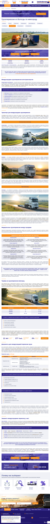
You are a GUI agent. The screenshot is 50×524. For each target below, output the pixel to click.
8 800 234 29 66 (24, 1)
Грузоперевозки (7, 5)
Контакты (39, 5)
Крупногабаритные (32, 23)
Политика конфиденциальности (43, 517)
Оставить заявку (49, 262)
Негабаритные (39, 23)
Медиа (33, 5)
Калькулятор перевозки (21, 5)
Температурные (23, 23)
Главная (3, 8)
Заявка (35, 5)
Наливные (4, 23)
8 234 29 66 (39, 467)
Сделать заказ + (44, 338)
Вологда (14, 2)
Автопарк (12, 5)
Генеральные (16, 23)
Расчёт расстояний (28, 5)
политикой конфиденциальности (6, 519)
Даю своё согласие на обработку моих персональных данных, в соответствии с (15, 506)
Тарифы (16, 5)
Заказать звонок (24, 2)
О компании (2, 5)
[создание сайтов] (44, 522)
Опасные (9, 23)
